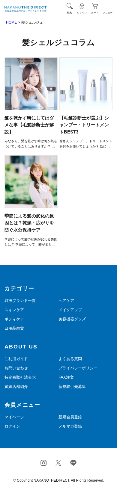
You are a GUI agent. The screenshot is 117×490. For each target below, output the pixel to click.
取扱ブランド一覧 (20, 300)
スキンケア (14, 310)
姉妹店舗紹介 (16, 386)
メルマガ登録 (70, 426)
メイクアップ (70, 310)
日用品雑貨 (14, 328)
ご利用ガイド (16, 359)
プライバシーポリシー (78, 368)
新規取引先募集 (72, 386)
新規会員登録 (70, 417)
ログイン (12, 426)
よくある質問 (70, 359)
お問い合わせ (16, 368)
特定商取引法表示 (20, 377)
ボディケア (14, 319)
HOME (11, 22)
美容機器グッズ (72, 319)
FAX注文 (66, 377)
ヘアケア (66, 300)
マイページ (14, 417)
